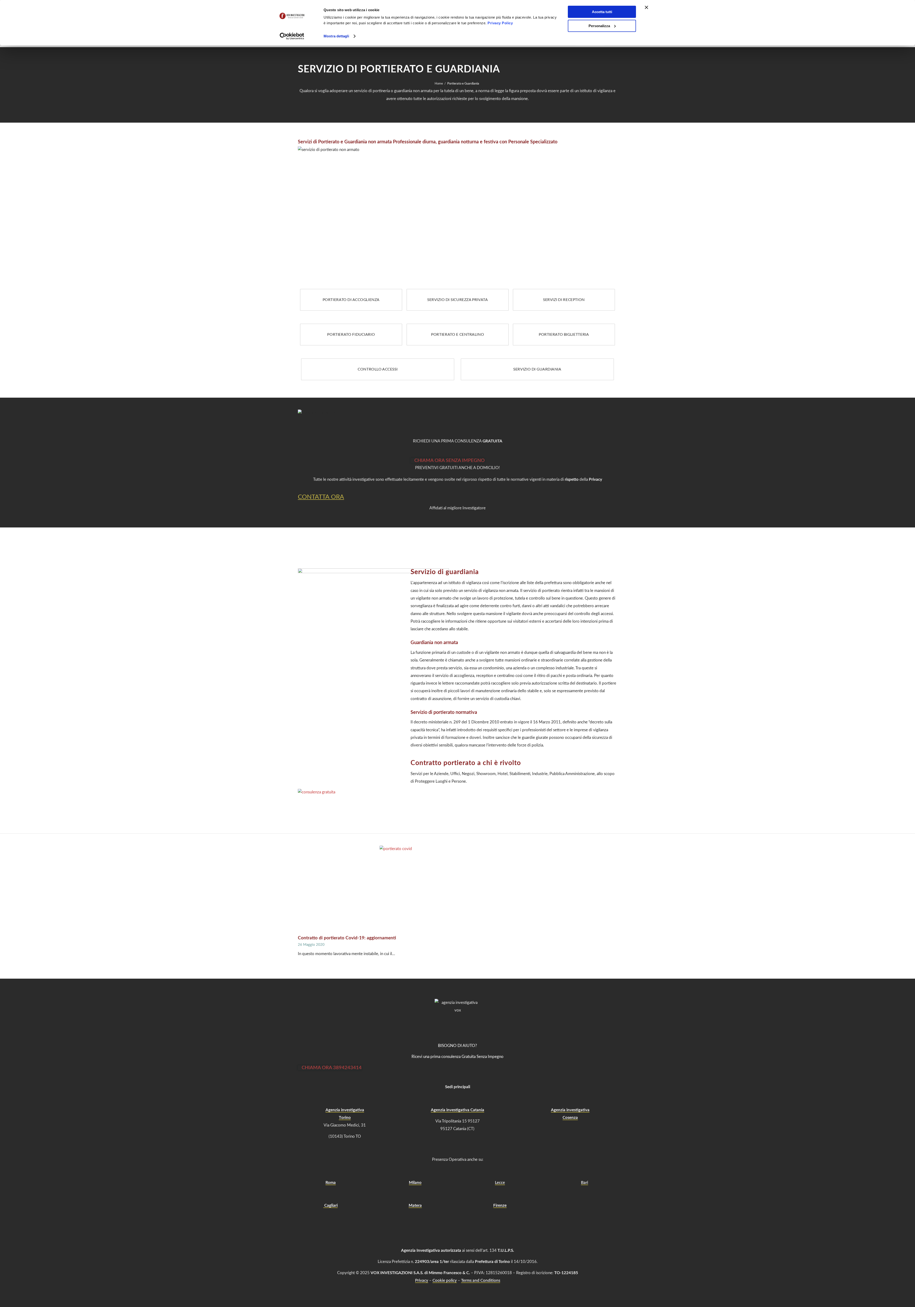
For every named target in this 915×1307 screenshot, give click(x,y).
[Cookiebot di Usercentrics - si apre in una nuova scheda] (292, 36)
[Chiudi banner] (646, 7)
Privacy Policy (500, 23)
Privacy (421, 1280)
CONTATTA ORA (321, 497)
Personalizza (599, 26)
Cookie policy (444, 1280)
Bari (584, 1183)
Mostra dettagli (336, 36)
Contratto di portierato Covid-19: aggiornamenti (347, 938)
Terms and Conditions (480, 1280)
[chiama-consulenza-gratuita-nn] (337, 792)
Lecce (500, 1183)
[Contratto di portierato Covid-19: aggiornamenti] (457, 890)
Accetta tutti (602, 12)
